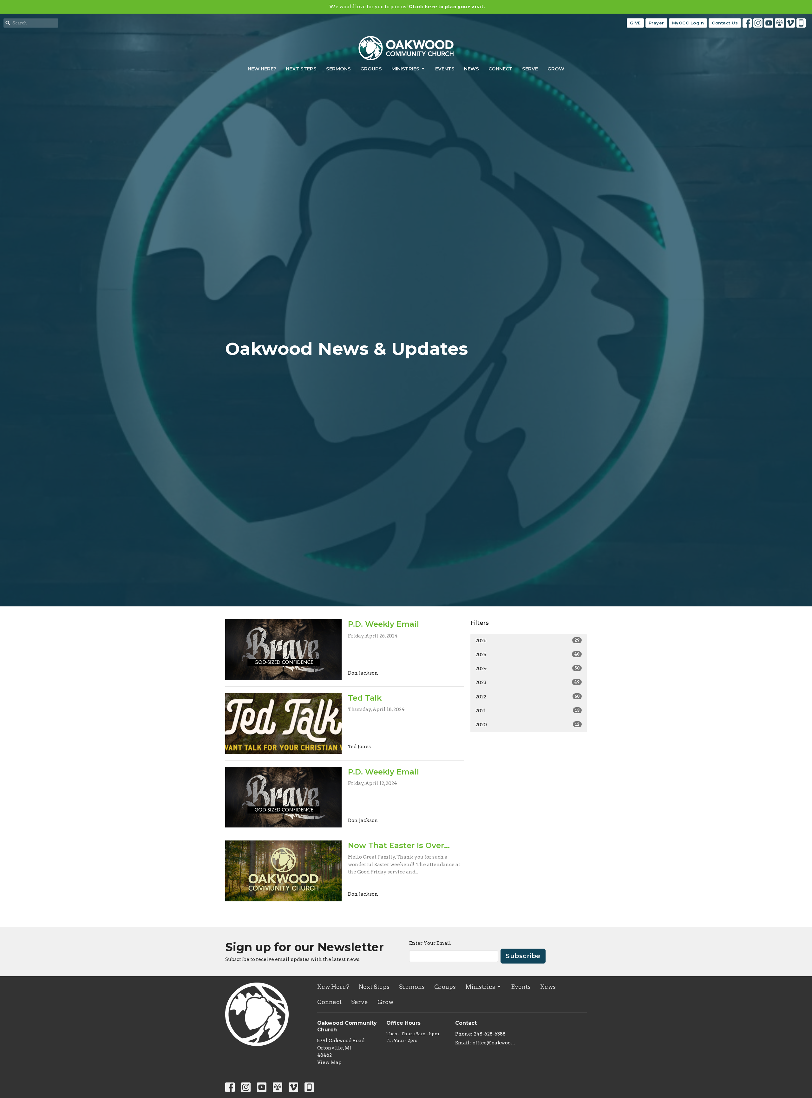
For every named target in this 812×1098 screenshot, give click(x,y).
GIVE (635, 22)
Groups (371, 69)
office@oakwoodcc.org (495, 1043)
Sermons (338, 69)
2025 (527, 654)
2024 (527, 668)
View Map (329, 1062)
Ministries (405, 69)
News (471, 69)
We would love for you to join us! (407, 7)
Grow (555, 69)
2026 (527, 641)
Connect (500, 69)
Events (445, 69)
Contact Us (725, 22)
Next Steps (301, 69)
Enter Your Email (430, 943)
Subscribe (523, 956)
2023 (527, 682)
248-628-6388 (490, 1034)
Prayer (656, 22)
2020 (527, 725)
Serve (530, 69)
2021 (527, 711)
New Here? (262, 69)
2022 (527, 697)
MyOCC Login (688, 22)
